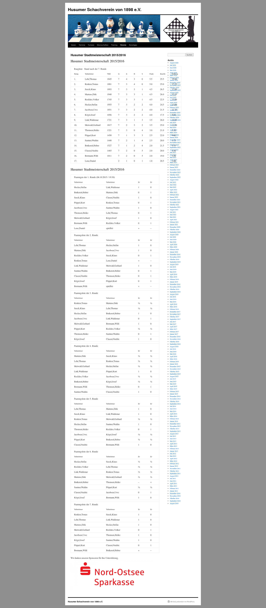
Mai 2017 (173, 324)
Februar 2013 (174, 448)
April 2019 (173, 274)
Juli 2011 (173, 478)
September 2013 (175, 431)
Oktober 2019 (174, 259)
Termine (82, 45)
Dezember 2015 (175, 366)
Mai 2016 (173, 354)
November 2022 (175, 172)
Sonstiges (133, 45)
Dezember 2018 (175, 284)
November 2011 (175, 468)
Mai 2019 (173, 272)
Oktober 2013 (174, 429)
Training (114, 45)
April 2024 (173, 130)
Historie (123, 45)
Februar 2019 (174, 279)
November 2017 (175, 314)
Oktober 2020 (174, 229)
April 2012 (173, 458)
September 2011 (175, 473)
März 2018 (173, 307)
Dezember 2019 (175, 254)
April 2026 (173, 73)
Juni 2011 (173, 481)
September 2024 (175, 120)
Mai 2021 (173, 217)
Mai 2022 (173, 187)
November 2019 (175, 257)
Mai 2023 (173, 157)
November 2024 (175, 115)
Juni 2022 (173, 185)
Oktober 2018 (174, 289)
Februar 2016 (174, 361)
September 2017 (175, 319)
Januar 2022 (174, 197)
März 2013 (173, 446)
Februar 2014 (174, 419)
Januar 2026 (174, 80)
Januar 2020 (174, 252)
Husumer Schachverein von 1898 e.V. (104, 9)
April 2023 (173, 160)
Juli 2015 (173, 379)
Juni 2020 (173, 239)
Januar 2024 (174, 137)
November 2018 (175, 287)
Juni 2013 (173, 438)
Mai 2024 (173, 127)
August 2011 (174, 476)
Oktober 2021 (174, 204)
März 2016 (173, 359)
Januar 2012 (174, 466)
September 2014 (175, 404)
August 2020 (174, 234)
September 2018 (175, 292)
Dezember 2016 (175, 336)
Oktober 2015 (174, 371)
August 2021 (174, 209)
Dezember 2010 (175, 493)
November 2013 (175, 426)
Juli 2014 (173, 406)
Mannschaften (102, 45)
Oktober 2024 (174, 117)
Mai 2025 (173, 100)
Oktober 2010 (174, 498)
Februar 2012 (174, 463)
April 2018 (173, 304)
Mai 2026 (173, 70)
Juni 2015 (173, 381)
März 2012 (173, 461)
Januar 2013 (174, 451)
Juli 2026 (173, 65)
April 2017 (173, 326)
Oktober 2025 (174, 87)
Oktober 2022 (174, 175)
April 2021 (173, 219)
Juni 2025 (173, 97)
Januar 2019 (174, 282)
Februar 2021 (174, 222)
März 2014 (173, 416)
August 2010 (174, 503)
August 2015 (174, 376)
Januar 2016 (174, 364)
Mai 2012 (173, 456)
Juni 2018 (173, 299)
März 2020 (173, 247)
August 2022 (174, 180)
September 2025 (175, 90)
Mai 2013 (173, 441)
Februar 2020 (174, 249)
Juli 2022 (173, 182)
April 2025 (173, 102)
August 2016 (174, 346)
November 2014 (175, 399)
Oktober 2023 (174, 145)
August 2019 (174, 264)
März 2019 (173, 277)
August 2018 (174, 294)
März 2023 (173, 162)
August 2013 (174, 433)
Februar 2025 (174, 107)
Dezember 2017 (175, 312)
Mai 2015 (173, 384)
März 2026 (173, 75)
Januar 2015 (174, 394)
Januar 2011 (174, 491)
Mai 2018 (173, 302)
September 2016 (175, 344)
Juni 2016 (173, 351)
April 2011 (173, 483)
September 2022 (175, 177)
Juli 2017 (173, 321)
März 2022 (173, 192)
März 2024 (173, 132)
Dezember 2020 (175, 227)
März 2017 (173, 329)
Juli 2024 (173, 122)
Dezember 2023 (175, 140)
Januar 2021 (174, 224)
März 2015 (173, 389)
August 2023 (174, 150)
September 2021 (175, 207)
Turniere (91, 45)
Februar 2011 (174, 488)
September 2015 (175, 374)
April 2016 (173, 356)
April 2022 (173, 190)
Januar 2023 (174, 167)
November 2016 (175, 339)
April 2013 (173, 443)
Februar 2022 (174, 194)
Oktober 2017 (174, 316)
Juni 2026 (173, 68)
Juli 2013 (173, 436)
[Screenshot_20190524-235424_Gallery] (112, 589)
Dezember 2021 (175, 199)
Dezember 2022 (175, 170)
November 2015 (175, 369)
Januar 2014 (174, 421)
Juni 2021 (173, 214)
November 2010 (175, 496)
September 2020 (175, 232)
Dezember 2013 (175, 424)
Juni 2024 (173, 125)
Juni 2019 (173, 269)
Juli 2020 (173, 237)
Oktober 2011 (174, 471)
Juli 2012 (173, 453)
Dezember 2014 (175, 396)
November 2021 (175, 202)
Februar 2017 (174, 331)
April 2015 (173, 386)
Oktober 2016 (174, 341)
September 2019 (175, 262)
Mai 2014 (173, 411)
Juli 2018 (173, 297)
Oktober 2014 (174, 401)
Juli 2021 (173, 212)
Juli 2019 (173, 267)
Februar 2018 (174, 309)
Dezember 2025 (175, 82)
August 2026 (174, 63)
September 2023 (175, 147)
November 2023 (175, 142)
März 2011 (173, 486)
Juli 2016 (173, 349)
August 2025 (174, 92)
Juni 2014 (173, 409)
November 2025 (175, 85)
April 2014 (173, 414)
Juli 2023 (173, 152)
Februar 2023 (174, 165)
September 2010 (175, 501)
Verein (73, 45)
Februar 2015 (174, 391)
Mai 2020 (173, 242)
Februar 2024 (174, 135)
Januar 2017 (174, 334)
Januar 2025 (174, 110)
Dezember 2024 (175, 112)
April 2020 (173, 244)
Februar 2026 (174, 77)
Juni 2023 (173, 155)
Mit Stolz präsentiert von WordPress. (182, 601)
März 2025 (173, 105)
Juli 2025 (173, 95)
